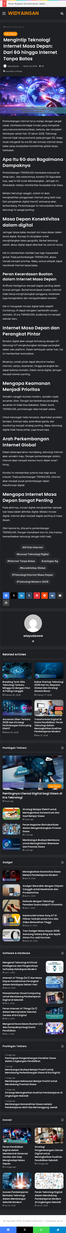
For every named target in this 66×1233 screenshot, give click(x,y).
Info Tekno (19, 27)
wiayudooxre (13, 66)
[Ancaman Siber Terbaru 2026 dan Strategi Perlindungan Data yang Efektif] (17, 708)
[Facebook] (6, 595)
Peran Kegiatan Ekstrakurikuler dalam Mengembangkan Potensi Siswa (42, 828)
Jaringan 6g (50, 561)
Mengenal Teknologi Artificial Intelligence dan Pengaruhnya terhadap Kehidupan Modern (20, 966)
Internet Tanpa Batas (22, 561)
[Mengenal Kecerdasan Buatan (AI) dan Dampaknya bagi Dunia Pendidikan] (54, 1028)
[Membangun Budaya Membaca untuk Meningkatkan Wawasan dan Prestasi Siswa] (11, 844)
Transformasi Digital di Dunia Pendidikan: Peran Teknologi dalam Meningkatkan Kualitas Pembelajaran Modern (48, 725)
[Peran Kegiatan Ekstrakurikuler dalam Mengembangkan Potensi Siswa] (11, 829)
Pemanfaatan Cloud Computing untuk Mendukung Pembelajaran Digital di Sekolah (22, 996)
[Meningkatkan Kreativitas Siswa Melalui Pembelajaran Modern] (11, 876)
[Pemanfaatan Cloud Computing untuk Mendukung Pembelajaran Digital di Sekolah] (54, 998)
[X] (14, 595)
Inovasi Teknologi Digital (33, 554)
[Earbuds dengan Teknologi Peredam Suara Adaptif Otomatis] (11, 906)
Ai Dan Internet (33, 547)
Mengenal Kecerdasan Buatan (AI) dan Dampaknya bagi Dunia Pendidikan (23, 1027)
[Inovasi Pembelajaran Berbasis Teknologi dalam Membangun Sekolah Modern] (17, 1181)
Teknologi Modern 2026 (33, 581)
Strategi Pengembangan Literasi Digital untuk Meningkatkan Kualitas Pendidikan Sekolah (49, 1153)
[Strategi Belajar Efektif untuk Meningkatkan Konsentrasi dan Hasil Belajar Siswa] (11, 814)
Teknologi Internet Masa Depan (33, 574)
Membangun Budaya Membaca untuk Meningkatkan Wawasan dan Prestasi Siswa (41, 843)
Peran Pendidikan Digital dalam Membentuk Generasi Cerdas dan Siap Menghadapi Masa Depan (15, 1155)
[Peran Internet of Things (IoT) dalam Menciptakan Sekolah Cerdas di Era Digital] (54, 1013)
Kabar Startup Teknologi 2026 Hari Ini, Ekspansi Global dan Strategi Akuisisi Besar (48, 686)
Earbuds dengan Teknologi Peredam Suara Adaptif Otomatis (42, 903)
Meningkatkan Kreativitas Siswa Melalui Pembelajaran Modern (42, 873)
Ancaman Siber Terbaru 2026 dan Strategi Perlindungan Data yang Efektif (17, 724)
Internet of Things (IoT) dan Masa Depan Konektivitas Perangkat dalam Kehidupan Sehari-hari (22, 981)
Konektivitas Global (33, 567)
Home (8, 27)
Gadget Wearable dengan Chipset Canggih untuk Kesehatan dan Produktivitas (43, 889)
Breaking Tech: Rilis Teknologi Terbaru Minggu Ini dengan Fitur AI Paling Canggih (16, 686)
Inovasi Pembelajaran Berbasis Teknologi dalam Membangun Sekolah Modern (15, 1197)
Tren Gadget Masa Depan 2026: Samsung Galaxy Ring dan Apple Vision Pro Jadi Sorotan (42, 934)
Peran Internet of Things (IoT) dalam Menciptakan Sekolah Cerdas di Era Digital (20, 1012)
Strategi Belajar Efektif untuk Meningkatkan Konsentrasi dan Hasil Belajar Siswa (41, 813)
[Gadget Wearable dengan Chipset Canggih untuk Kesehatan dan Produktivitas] (11, 890)
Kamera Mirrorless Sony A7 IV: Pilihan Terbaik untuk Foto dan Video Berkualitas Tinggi (40, 919)
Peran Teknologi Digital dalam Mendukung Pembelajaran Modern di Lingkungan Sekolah (48, 1197)
